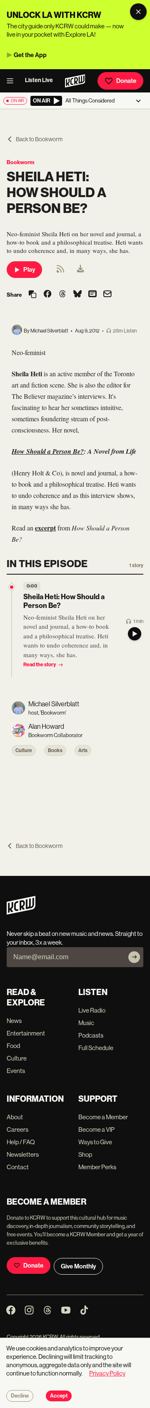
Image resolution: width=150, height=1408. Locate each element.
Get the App (30, 55)
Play (29, 269)
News (14, 1020)
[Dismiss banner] (138, 11)
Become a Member (103, 1116)
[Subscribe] (134, 957)
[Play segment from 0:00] (12, 587)
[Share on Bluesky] (77, 295)
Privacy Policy (107, 1373)
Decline (20, 1396)
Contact (18, 1166)
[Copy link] (32, 295)
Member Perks (97, 1166)
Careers (17, 1129)
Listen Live (39, 80)
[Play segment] (134, 633)
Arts (83, 750)
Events (16, 1070)
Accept (59, 1396)
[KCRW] (21, 912)
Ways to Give (95, 1141)
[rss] (60, 271)
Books (55, 750)
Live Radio (91, 1010)
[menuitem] (80, 269)
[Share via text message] (92, 295)
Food (13, 1045)
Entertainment (26, 1033)
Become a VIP (96, 1129)
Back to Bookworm (39, 139)
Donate (126, 81)
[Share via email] (107, 294)
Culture (23, 750)
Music (86, 1022)
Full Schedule (95, 1047)
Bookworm (20, 162)
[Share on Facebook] (47, 295)
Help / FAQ (21, 1141)
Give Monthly (78, 1266)
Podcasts (90, 1035)
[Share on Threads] (62, 295)
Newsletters (23, 1154)
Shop (85, 1154)
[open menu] (12, 81)
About (15, 1116)
